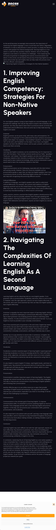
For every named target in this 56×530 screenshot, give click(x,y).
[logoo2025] (11, 4)
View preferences (28, 523)
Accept (28, 515)
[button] (54, 504)
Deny (28, 519)
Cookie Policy (27, 527)
